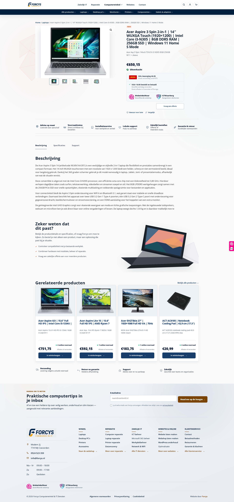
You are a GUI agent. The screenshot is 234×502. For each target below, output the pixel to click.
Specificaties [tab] (59, 145)
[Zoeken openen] (184, 4)
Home (37, 22)
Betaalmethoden (192, 438)
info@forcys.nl (38, 458)
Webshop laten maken (168, 438)
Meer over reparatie (115, 451)
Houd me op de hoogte (192, 399)
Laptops (45, 22)
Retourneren (190, 442)
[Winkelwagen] (196, 4)
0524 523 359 (37, 453)
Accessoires (84, 446)
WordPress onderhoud (168, 442)
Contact (142, 4)
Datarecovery (111, 446)
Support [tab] (75, 145)
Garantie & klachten (194, 446)
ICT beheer (136, 434)
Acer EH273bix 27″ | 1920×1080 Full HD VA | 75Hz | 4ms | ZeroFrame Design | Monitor (137, 322)
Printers (82, 442)
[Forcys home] (41, 432)
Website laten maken (167, 434)
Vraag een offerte (170, 106)
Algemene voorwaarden (100, 496)
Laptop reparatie (112, 438)
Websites (130, 4)
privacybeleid (168, 405)
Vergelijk (151, 112)
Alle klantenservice (195, 451)
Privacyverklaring (121, 496)
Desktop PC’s (84, 438)
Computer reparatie (114, 434)
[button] (111, 30)
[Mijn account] (190, 4)
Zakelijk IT (82, 4)
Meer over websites (168, 451)
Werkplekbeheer (139, 442)
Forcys (204, 496)
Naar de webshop (88, 451)
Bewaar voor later (136, 112)
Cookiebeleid (138, 496)
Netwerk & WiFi (138, 446)
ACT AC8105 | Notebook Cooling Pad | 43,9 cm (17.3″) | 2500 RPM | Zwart (178, 322)
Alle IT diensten (140, 451)
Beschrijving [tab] (41, 145)
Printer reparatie (112, 442)
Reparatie (95, 4)
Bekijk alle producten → (188, 283)
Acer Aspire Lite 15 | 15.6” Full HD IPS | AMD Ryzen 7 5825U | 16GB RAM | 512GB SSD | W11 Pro (95, 322)
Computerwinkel (112, 4)
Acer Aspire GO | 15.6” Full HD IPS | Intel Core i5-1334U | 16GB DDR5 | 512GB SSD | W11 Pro (55, 322)
